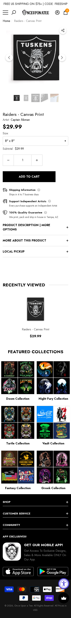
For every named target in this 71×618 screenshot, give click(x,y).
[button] (13, 12)
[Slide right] (62, 57)
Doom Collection (17, 399)
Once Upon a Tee (23, 605)
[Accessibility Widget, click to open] (63, 583)
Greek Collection (53, 488)
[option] (35, 57)
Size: (6, 133)
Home (6, 21)
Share (62, 30)
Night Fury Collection (53, 399)
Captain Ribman (20, 120)
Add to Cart (29, 177)
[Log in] (57, 12)
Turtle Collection (17, 443)
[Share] (62, 30)
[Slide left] (9, 57)
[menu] (5, 12)
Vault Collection (53, 443)
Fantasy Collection (18, 488)
